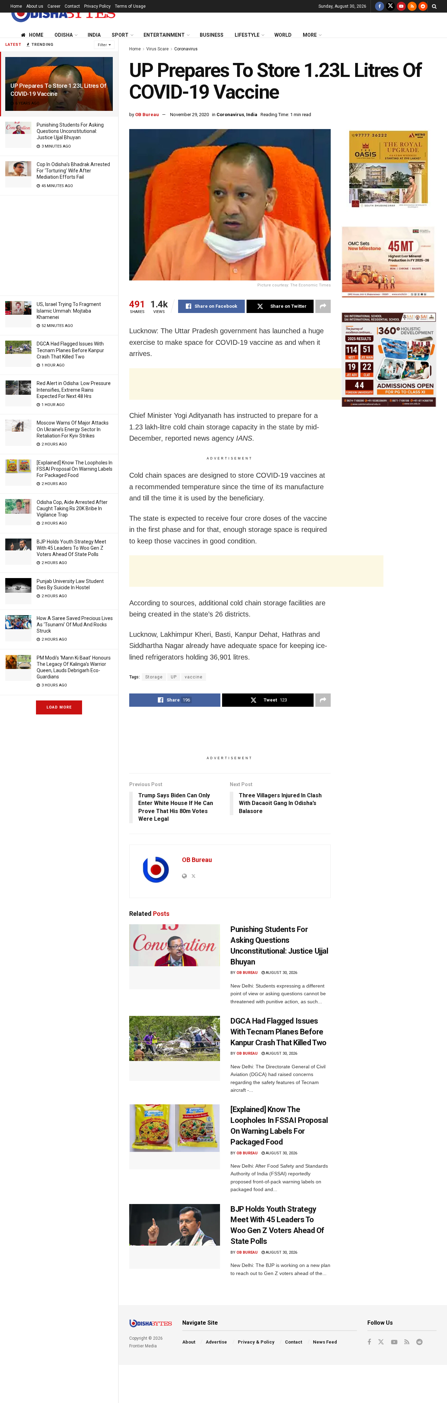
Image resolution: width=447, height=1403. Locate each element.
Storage (154, 677)
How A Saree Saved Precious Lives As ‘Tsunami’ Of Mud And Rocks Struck (75, 624)
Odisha (63, 35)
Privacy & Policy (256, 1342)
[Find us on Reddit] (422, 6)
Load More (59, 707)
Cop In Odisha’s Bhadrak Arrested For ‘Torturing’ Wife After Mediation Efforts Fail (73, 171)
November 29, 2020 (189, 114)
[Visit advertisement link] (389, 170)
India (94, 35)
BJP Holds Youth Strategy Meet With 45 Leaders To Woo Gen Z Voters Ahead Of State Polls (71, 548)
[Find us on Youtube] (401, 6)
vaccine (194, 677)
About (188, 1342)
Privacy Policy (97, 6)
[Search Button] (434, 6)
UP (174, 677)
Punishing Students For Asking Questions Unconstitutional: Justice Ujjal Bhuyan (70, 131)
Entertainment (164, 35)
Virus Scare (157, 49)
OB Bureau (147, 114)
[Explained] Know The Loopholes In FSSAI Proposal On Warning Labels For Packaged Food (74, 469)
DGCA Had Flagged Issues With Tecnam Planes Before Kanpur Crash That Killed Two (70, 350)
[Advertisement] (59, 244)
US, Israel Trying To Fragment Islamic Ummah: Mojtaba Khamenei (69, 310)
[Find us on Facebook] (379, 6)
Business (212, 35)
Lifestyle (247, 35)
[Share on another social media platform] (323, 306)
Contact (72, 6)
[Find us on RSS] (412, 6)
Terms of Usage (130, 6)
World (283, 35)
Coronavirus (186, 49)
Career (53, 6)
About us (34, 6)
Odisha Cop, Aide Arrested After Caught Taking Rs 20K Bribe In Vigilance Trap (72, 508)
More (310, 35)
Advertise (216, 1342)
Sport (120, 35)
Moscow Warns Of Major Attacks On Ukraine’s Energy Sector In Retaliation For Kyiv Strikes (73, 429)
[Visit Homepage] (62, 13)
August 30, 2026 (281, 972)
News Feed (325, 1342)
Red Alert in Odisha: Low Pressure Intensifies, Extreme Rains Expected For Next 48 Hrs (74, 389)
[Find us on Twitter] (390, 6)
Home (16, 6)
